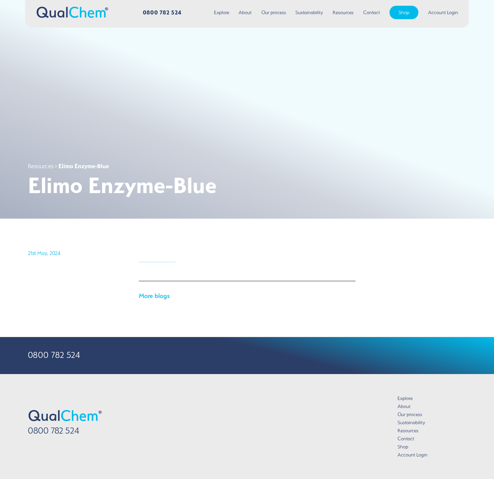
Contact (371, 12)
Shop (404, 12)
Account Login (443, 12)
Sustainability (309, 12)
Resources (343, 12)
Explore (221, 12)
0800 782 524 (162, 12)
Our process (273, 12)
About (245, 12)
